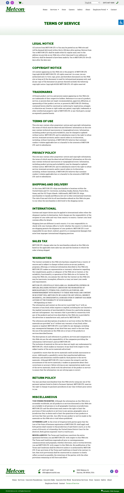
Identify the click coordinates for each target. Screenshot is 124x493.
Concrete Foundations (34, 480)
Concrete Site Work (63, 480)
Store (91, 480)
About (109, 480)
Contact (62, 483)
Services (21, 480)
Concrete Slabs (49, 480)
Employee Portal (51, 483)
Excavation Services (80, 480)
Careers (97, 480)
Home (14, 480)
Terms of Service (72, 483)
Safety (103, 480)
